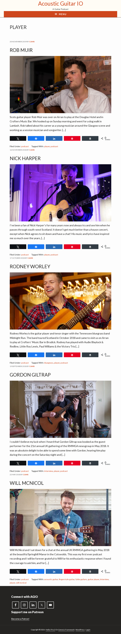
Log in (88, 630)
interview (48, 471)
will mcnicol (21, 582)
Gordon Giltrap (30, 375)
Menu (63, 14)
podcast (25, 146)
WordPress (80, 630)
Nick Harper (25, 158)
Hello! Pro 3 (50, 630)
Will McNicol (27, 483)
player (47, 146)
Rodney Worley (30, 266)
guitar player (93, 579)
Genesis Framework (66, 630)
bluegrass (48, 362)
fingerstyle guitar (67, 579)
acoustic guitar (51, 579)
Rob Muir (21, 50)
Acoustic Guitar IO (60, 3)
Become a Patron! (20, 618)
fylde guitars (81, 579)
